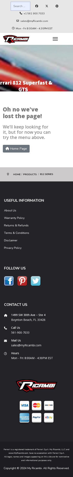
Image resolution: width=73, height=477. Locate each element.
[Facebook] (36, 6)
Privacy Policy (12, 248)
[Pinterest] (57, 6)
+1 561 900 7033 (34, 13)
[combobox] (20, 6)
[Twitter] (46, 6)
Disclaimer (10, 240)
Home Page (18, 148)
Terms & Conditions (16, 233)
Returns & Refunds (16, 225)
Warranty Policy (14, 218)
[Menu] (55, 38)
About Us (10, 210)
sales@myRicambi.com (34, 21)
